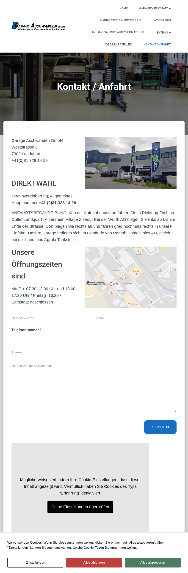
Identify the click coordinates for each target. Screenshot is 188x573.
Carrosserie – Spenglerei (120, 20)
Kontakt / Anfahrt (157, 44)
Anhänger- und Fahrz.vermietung (117, 32)
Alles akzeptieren (152, 562)
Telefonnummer (26, 330)
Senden (160, 427)
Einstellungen (35, 562)
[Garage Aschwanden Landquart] (38, 26)
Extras (162, 32)
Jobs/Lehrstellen (118, 44)
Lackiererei (161, 20)
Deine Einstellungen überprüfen (80, 507)
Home (123, 8)
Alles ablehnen (94, 562)
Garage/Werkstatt (154, 8)
